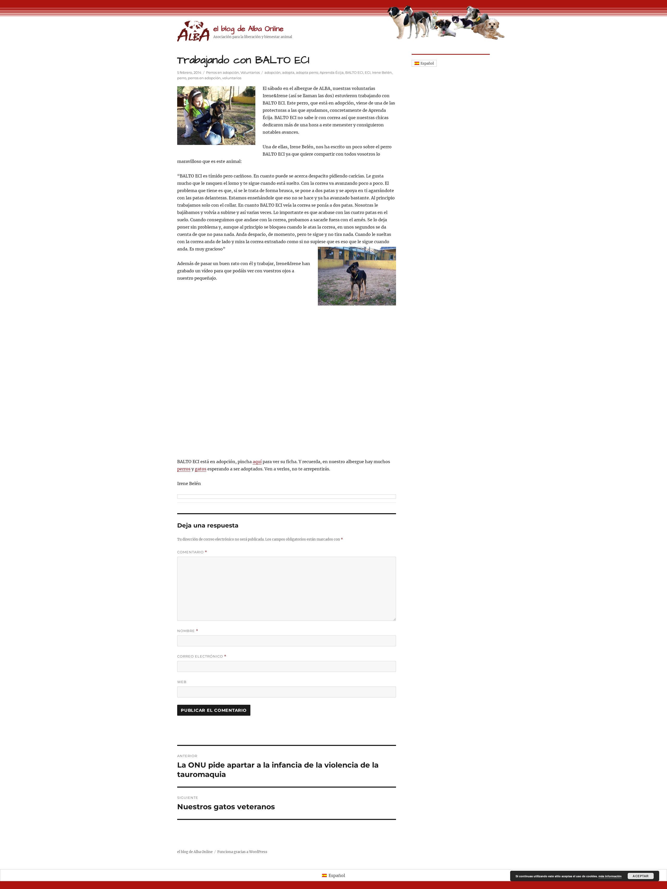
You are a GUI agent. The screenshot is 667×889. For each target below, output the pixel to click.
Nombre (187, 631)
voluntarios (231, 78)
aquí (257, 461)
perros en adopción (204, 78)
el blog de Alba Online (248, 29)
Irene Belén (382, 72)
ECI (367, 72)
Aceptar (641, 876)
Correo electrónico (201, 656)
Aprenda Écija (332, 72)
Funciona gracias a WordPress (242, 852)
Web (182, 682)
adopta (288, 72)
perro (181, 78)
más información (610, 876)
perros (183, 468)
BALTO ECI (354, 72)
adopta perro (307, 72)
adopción (272, 72)
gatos (200, 468)
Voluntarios (250, 72)
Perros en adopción (222, 72)
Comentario (192, 552)
